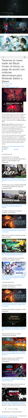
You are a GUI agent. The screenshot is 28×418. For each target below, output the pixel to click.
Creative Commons (4, 416)
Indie (11, 146)
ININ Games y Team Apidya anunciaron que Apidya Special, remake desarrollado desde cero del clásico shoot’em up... (13, 353)
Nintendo (8, 87)
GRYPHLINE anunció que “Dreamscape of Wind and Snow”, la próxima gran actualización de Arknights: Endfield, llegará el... (14, 277)
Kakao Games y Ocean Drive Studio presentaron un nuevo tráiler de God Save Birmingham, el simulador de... (14, 329)
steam (23, 146)
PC (15, 87)
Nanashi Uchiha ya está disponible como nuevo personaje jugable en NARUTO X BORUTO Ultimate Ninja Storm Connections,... (13, 379)
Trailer (17, 87)
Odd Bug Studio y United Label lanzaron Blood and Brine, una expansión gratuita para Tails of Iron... (13, 254)
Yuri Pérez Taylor (8, 83)
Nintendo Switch (16, 146)
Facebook (4, 149)
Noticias (12, 87)
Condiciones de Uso (14, 416)
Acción (8, 146)
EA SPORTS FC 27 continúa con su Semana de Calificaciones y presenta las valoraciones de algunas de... (14, 180)
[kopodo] (3, 57)
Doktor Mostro (3, 417)
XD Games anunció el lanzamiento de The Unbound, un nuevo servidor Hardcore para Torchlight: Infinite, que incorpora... (14, 230)
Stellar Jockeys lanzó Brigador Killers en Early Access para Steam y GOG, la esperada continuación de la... (14, 402)
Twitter (17, 149)
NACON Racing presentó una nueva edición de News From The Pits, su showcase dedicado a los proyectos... (14, 206)
